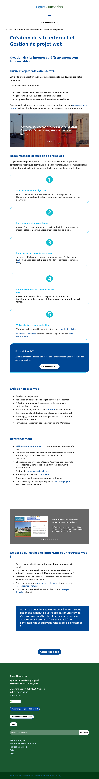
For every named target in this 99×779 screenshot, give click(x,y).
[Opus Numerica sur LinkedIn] (15, 701)
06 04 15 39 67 (21, 692)
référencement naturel (27, 585)
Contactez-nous (49, 651)
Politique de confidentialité (23, 743)
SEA (18, 262)
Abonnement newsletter (22, 716)
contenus (50, 409)
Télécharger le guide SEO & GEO (25, 709)
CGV (12, 750)
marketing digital (68, 329)
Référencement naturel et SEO (30, 446)
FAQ (12, 753)
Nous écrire (15, 695)
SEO (19, 260)
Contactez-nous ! (49, 22)
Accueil (9, 29)
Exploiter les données (26, 333)
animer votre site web (46, 583)
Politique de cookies (19, 746)
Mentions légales (18, 740)
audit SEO (44, 474)
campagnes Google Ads (38, 471)
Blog (13, 724)
